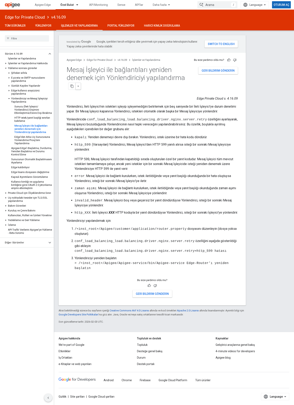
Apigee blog (223, 357)
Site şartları (77, 396)
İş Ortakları (65, 357)
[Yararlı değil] (235, 60)
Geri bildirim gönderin (218, 70)
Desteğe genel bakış (149, 351)
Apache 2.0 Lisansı (188, 310)
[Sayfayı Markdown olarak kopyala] (72, 86)
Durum (141, 357)
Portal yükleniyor (120, 25)
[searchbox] (27, 38)
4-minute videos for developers (235, 351)
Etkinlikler (65, 351)
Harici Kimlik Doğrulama (162, 25)
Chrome (127, 380)
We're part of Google (71, 344)
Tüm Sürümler (15, 25)
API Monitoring (98, 4)
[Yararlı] (229, 60)
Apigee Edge (43, 4)
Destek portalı (145, 364)
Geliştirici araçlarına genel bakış (235, 344)
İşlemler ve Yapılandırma (79, 25)
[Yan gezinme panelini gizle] (48, 398)
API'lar (139, 4)
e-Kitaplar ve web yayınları (75, 364)
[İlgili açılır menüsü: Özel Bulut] (79, 5)
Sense (121, 4)
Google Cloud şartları (101, 396)
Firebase (145, 380)
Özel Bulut (67, 4)
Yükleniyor (43, 25)
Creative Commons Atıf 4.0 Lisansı (129, 310)
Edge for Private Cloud (25, 17)
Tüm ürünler (203, 380)
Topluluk (142, 344)
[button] (23, 53)
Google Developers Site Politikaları (78, 314)
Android (109, 380)
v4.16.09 (58, 17)
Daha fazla (160, 4)
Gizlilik (62, 396)
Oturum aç (281, 4)
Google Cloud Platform (173, 380)
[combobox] (217, 4)
